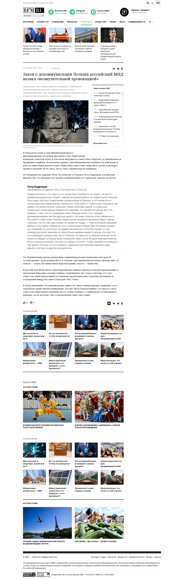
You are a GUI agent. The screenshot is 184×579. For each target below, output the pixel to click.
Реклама (95, 557)
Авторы (149, 557)
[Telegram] (118, 68)
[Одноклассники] (122, 68)
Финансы (72, 21)
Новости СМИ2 (29, 382)
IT (150, 21)
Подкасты (43, 21)
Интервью (28, 21)
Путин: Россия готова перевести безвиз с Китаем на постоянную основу (33, 50)
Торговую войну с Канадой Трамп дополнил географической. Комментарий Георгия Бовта (111, 52)
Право (113, 21)
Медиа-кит (123, 557)
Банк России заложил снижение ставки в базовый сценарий (85, 48)
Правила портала (136, 557)
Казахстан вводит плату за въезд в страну (107, 94)
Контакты (112, 557)
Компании (58, 21)
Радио (103, 557)
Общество (100, 21)
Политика (86, 21)
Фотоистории (30, 387)
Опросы (157, 557)
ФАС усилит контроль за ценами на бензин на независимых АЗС (60, 48)
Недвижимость (137, 21)
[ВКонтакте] (114, 68)
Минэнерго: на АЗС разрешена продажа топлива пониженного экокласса (107, 129)
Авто (122, 21)
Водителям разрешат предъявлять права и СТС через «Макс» (106, 102)
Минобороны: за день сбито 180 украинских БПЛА (106, 110)
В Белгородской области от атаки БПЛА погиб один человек (108, 119)
